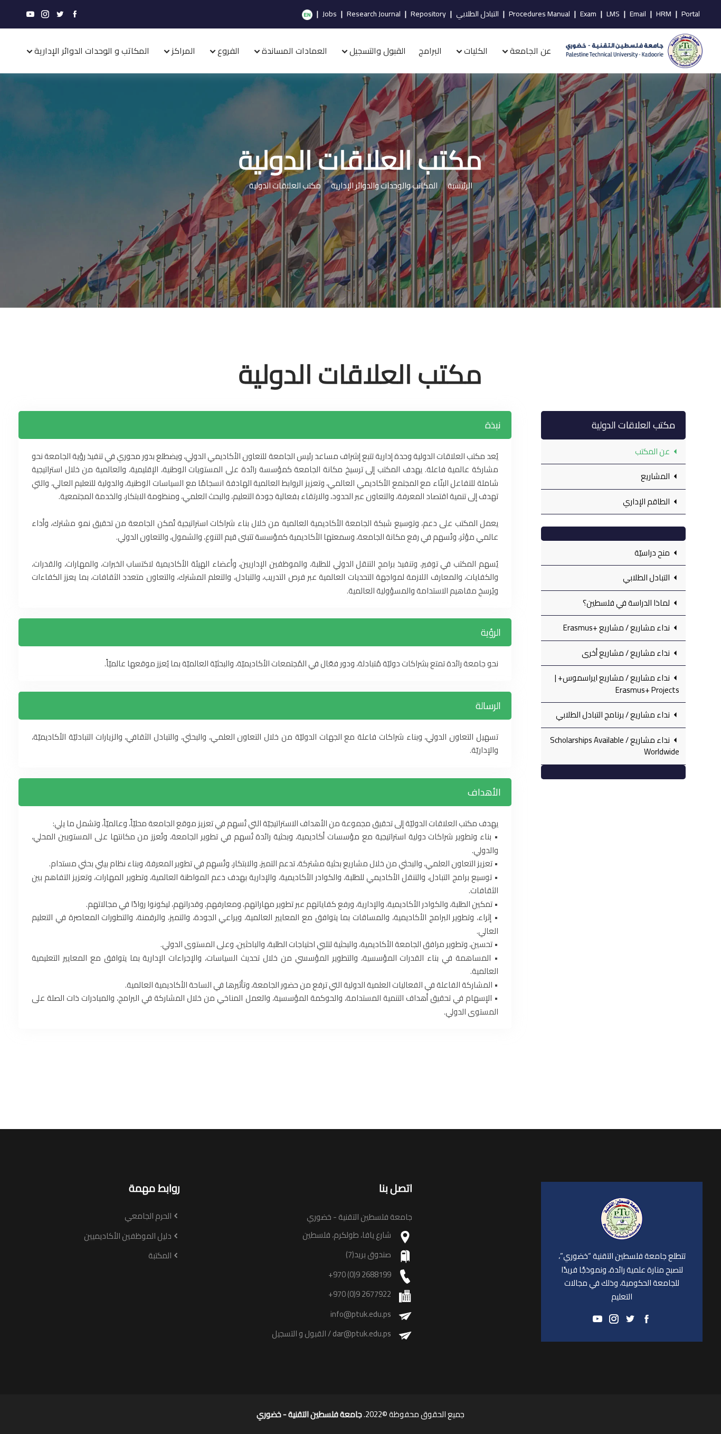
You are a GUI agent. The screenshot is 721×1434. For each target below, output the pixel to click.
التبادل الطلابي (477, 14)
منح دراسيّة (652, 552)
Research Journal (374, 14)
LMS (613, 14)
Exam (588, 14)
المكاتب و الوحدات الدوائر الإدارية (91, 50)
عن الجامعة (530, 50)
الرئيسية (460, 186)
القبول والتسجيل (377, 50)
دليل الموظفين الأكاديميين (128, 1236)
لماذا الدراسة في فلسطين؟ (627, 602)
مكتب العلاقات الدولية (285, 186)
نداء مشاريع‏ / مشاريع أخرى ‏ (625, 653)
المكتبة (160, 1256)
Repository (428, 14)
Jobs (329, 14)
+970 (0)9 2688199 (359, 1275)
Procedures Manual (539, 14)
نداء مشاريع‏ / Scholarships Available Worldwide (614, 746)
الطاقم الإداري (647, 501)
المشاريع (656, 476)
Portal (690, 14)
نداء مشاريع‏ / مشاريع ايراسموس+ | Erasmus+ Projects (617, 683)
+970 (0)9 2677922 (359, 1294)
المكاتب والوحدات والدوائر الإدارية (384, 186)
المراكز (183, 50)
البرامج (430, 50)
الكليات (476, 50)
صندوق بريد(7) (368, 1255)
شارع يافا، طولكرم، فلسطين (346, 1235)
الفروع (228, 50)
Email (638, 14)
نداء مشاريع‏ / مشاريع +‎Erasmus (617, 627)
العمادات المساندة (294, 50)
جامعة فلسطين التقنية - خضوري (309, 1414)
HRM (663, 14)
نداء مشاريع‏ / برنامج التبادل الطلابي (613, 714)
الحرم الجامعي (148, 1216)
